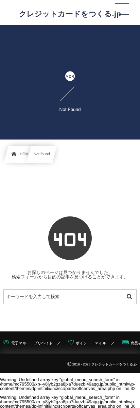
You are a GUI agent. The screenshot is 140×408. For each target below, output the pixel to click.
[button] (122, 9)
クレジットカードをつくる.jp (70, 14)
